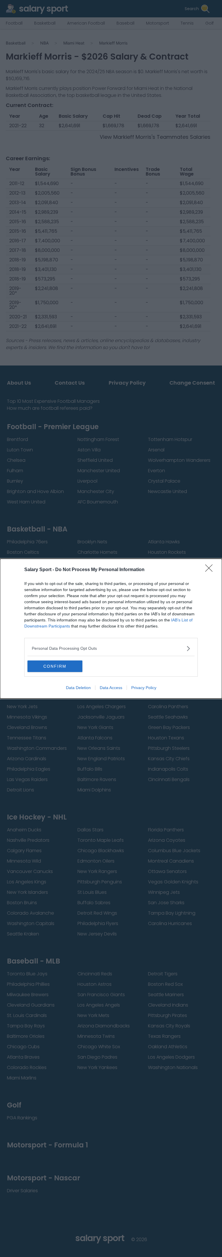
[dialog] (111, 629)
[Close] (210, 569)
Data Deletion (78, 687)
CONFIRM (54, 666)
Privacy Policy (143, 687)
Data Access (111, 687)
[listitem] (111, 648)
